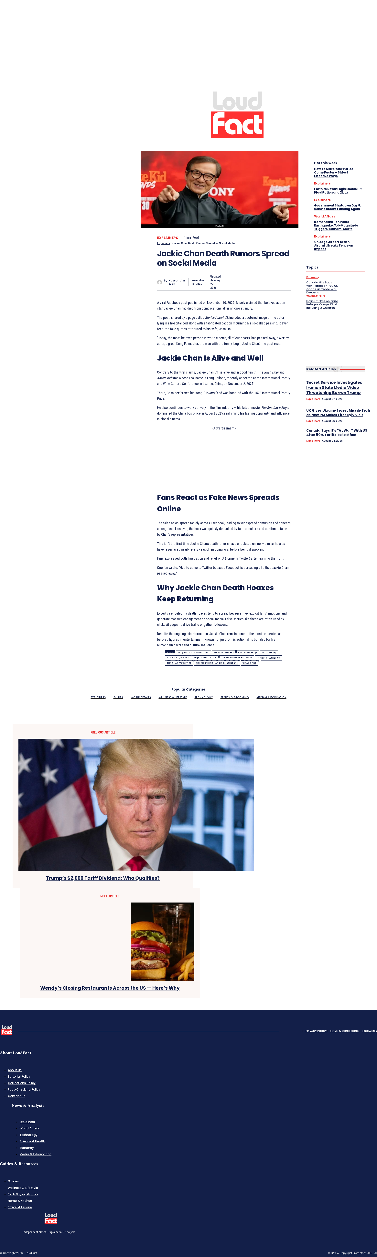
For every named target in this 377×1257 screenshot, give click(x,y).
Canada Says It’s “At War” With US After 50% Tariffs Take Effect (336, 432)
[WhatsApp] (269, 282)
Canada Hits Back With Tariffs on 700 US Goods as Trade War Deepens (322, 287)
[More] (284, 282)
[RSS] (366, 108)
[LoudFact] (237, 114)
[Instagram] (361, 108)
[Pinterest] (255, 282)
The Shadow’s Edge (179, 663)
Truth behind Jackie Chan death (217, 663)
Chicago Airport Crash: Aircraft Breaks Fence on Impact (333, 245)
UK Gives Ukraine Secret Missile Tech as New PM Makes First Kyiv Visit (338, 412)
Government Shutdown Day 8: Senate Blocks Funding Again (337, 207)
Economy (312, 277)
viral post (249, 663)
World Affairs (324, 216)
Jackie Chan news (268, 658)
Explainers (167, 237)
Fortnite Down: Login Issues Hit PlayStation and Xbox (338, 191)
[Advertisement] (224, 458)
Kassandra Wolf (176, 282)
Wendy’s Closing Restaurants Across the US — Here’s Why (110, 988)
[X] (370, 108)
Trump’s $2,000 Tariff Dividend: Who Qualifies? (103, 878)
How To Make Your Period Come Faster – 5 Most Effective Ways (333, 172)
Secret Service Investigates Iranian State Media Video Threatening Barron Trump (334, 387)
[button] (347, 108)
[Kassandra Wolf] (160, 282)
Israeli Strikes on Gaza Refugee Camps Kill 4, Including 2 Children (322, 304)
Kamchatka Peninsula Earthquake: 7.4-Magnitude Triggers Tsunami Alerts (336, 225)
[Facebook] (227, 282)
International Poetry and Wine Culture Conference (218, 655)
